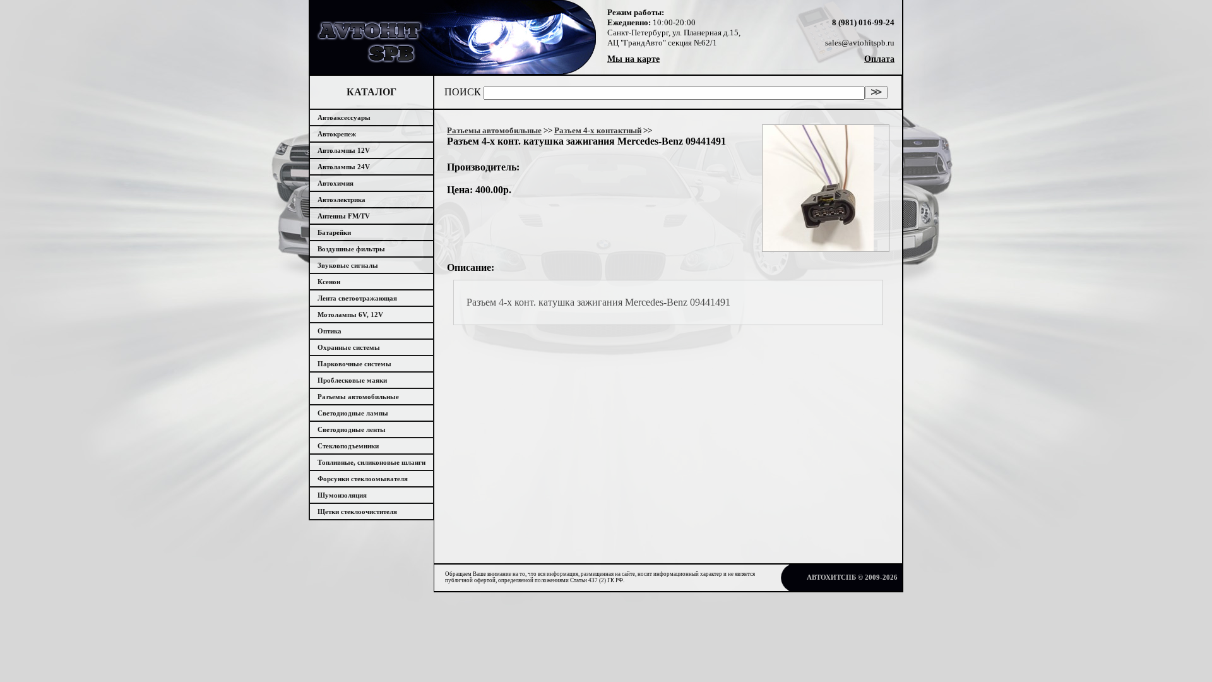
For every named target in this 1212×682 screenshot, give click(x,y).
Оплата (879, 59)
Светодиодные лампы (353, 413)
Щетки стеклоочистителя (357, 511)
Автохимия (336, 183)
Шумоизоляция (342, 495)
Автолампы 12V (344, 150)
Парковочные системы (354, 364)
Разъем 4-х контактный (597, 130)
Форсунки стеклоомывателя (363, 478)
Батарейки (334, 232)
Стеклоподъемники (348, 446)
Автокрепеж (337, 134)
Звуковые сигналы (348, 265)
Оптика (330, 331)
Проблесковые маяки (352, 380)
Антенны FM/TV (344, 216)
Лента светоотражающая (357, 298)
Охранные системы (349, 347)
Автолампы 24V (344, 166)
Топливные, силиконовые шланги (371, 462)
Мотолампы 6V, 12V (350, 314)
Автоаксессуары (344, 117)
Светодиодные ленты (352, 429)
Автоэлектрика (341, 199)
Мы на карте (633, 59)
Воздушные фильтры (351, 249)
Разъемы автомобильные (358, 396)
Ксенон (329, 281)
